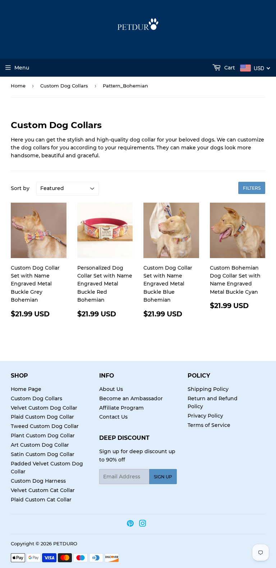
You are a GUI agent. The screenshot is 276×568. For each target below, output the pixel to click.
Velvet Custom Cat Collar (43, 490)
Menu (21, 67)
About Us (111, 389)
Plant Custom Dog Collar (43, 435)
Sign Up (163, 476)
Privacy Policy (205, 416)
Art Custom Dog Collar (40, 445)
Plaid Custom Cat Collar (41, 499)
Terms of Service (209, 425)
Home (18, 86)
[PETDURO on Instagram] (142, 524)
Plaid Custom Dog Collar (42, 417)
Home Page (26, 389)
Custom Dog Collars (64, 86)
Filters (252, 188)
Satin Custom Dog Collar (42, 454)
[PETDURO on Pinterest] (130, 524)
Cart (229, 67)
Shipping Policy (208, 389)
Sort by (20, 188)
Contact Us (113, 417)
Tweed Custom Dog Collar (45, 426)
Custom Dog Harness (38, 481)
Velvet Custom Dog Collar (44, 408)
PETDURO (65, 543)
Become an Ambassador (131, 398)
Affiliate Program (121, 408)
